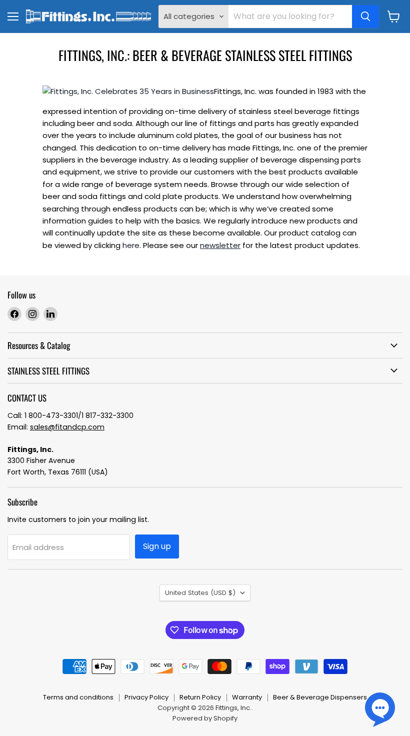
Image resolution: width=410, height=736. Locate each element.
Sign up (157, 546)
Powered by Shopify (205, 718)
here (131, 245)
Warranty (247, 697)
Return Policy (200, 697)
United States (200, 593)
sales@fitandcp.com (67, 427)
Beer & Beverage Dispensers (320, 697)
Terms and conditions (78, 697)
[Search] (365, 16)
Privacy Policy (146, 697)
